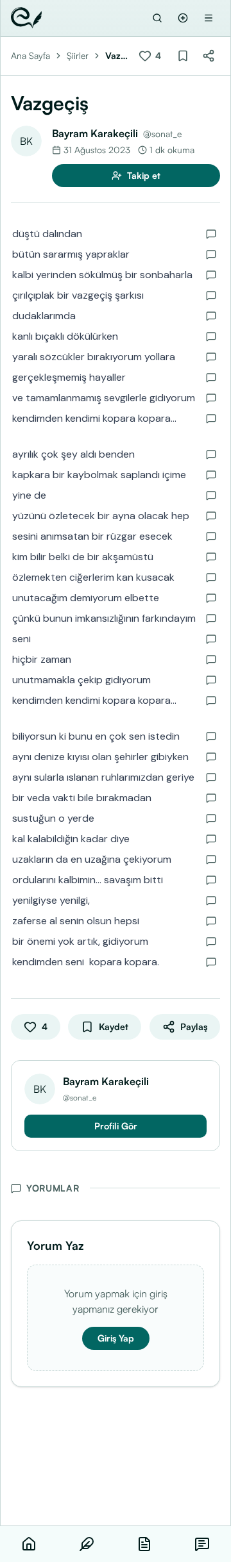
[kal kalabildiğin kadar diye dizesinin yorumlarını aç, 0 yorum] (211, 839)
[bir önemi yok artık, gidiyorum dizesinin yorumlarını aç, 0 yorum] (211, 942)
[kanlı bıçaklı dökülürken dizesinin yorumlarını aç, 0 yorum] (211, 336)
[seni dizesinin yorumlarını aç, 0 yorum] (211, 639)
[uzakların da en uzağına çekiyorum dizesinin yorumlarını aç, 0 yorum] (211, 859)
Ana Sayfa (30, 55)
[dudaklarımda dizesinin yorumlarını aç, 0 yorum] (211, 316)
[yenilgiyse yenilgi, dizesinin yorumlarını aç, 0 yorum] (211, 901)
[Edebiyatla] (26, 18)
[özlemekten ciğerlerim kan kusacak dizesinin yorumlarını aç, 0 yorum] (211, 577)
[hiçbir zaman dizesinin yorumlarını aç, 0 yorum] (211, 660)
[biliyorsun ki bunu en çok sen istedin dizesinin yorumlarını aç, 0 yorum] (211, 736)
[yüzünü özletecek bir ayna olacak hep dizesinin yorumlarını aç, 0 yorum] (211, 516)
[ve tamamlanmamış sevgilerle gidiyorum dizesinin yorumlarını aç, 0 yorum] (211, 398)
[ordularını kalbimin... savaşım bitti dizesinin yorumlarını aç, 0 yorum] (211, 880)
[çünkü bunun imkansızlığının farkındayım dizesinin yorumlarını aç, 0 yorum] (211, 618)
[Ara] (157, 17)
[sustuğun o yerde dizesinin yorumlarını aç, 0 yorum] (211, 818)
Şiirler (78, 55)
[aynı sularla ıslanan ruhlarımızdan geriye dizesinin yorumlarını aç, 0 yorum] (211, 777)
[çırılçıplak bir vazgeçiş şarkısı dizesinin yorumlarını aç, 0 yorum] (211, 295)
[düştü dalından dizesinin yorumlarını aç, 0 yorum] (211, 234)
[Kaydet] (182, 55)
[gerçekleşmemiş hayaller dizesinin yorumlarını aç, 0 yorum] (211, 377)
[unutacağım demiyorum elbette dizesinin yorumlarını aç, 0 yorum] (211, 598)
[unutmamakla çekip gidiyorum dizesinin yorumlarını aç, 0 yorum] (211, 680)
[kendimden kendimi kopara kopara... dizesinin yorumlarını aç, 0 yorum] (211, 419)
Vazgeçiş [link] (115, 56)
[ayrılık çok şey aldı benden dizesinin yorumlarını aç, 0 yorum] (211, 454)
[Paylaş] (208, 55)
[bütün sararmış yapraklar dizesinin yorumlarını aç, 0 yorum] (211, 254)
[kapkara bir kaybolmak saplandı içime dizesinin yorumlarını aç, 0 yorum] (211, 475)
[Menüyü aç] (208, 17)
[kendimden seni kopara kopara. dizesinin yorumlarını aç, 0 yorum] (211, 962)
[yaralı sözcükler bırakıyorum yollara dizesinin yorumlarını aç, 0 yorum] (211, 357)
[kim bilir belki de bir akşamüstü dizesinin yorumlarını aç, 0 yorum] (211, 557)
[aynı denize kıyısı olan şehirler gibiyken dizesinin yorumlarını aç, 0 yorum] (211, 757)
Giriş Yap (116, 1338)
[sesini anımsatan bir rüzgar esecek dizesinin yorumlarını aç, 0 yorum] (211, 536)
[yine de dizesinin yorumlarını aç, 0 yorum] (211, 495)
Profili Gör (115, 1125)
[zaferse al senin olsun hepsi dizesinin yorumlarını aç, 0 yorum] (211, 921)
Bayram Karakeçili (95, 133)
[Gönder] (182, 17)
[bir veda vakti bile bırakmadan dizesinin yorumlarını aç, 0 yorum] (211, 798)
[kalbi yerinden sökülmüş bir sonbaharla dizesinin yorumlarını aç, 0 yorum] (211, 275)
